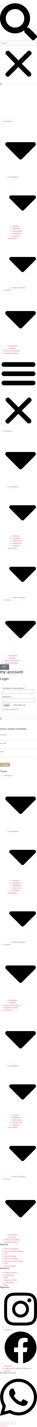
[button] (18, 22)
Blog (6, 1278)
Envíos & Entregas (11, 1249)
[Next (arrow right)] (6, 1426)
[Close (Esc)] (14, 1423)
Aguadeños (16, 229)
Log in (6, 705)
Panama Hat (17, 233)
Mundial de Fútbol (11, 353)
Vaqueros (16, 236)
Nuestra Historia (10, 1273)
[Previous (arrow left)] (1, 1426)
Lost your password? (10, 709)
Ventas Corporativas (12, 351)
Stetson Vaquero (18, 288)
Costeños (12, 348)
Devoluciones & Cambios (14, 1251)
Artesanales (12, 346)
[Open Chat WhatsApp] (18, 1418)
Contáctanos (9, 1275)
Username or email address (17, 687)
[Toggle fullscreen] (6, 1423)
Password (10, 696)
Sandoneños (17, 231)
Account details (10, 1256)
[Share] (10, 1423)
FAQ (5, 1254)
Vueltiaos (16, 226)
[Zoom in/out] (1, 1423)
